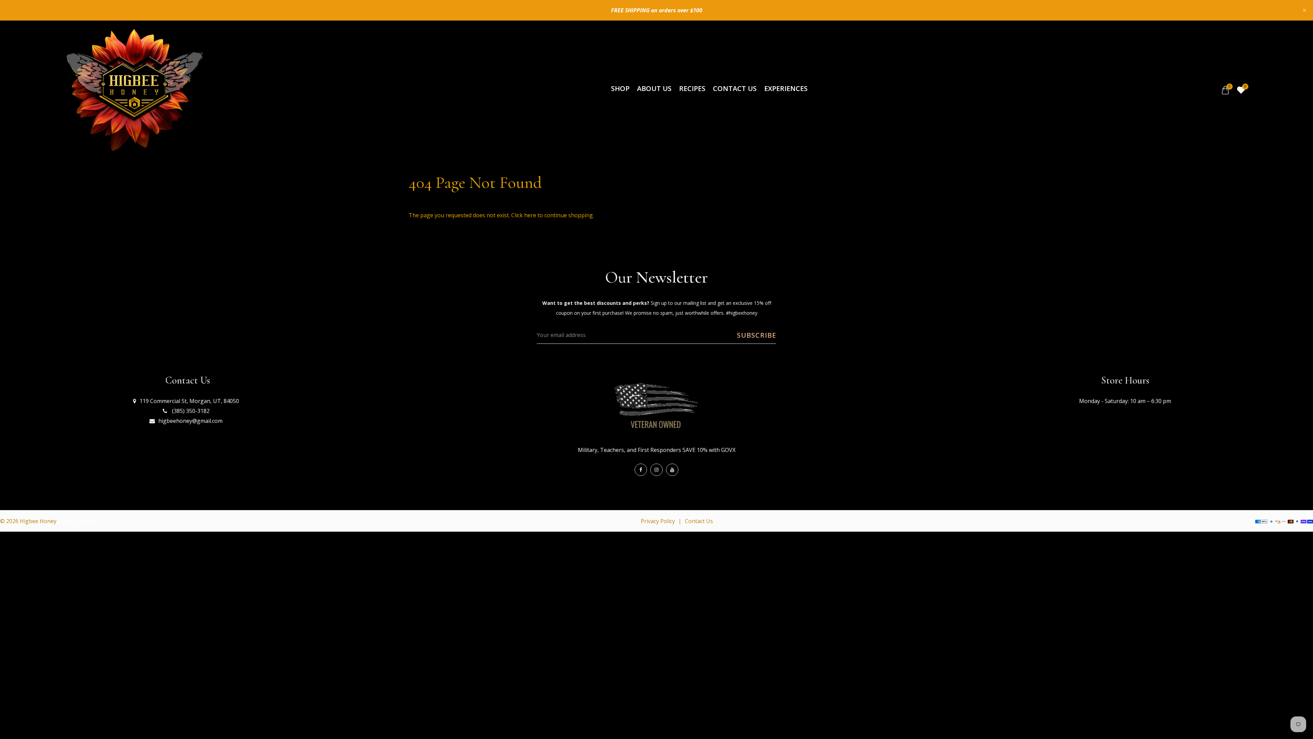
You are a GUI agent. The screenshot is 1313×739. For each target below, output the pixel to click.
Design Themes (78, 521)
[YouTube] (672, 470)
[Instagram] (656, 470)
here (530, 215)
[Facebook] (641, 470)
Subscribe (756, 335)
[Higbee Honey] (134, 89)
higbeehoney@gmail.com (190, 421)
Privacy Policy (658, 521)
